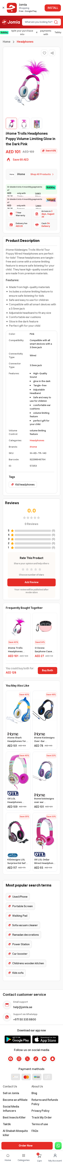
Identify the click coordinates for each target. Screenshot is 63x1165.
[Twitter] (27, 1058)
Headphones (37, 440)
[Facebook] (10, 1058)
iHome (33, 447)
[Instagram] (19, 1058)
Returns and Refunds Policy (44, 1102)
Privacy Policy (40, 1111)
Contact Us (10, 1086)
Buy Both (47, 670)
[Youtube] (44, 1058)
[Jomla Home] (11, 22)
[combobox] (38, 22)
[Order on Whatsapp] (58, 1145)
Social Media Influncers (11, 1109)
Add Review (31, 582)
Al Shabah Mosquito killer (15, 1133)
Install (52, 7)
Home (6, 41)
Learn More (38, 195)
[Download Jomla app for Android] (18, 1039)
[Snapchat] (52, 1058)
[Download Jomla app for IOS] (45, 1039)
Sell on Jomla (11, 1093)
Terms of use (39, 1124)
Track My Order (41, 1117)
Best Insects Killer (14, 1117)
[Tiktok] (35, 1058)
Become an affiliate (15, 1100)
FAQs (34, 1131)
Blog (34, 1093)
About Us (37, 1086)
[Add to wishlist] (44, 53)
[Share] (52, 53)
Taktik (7, 1124)
